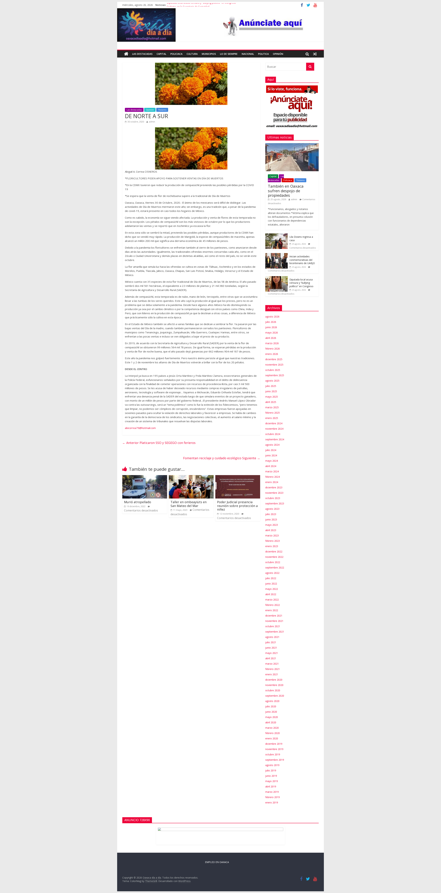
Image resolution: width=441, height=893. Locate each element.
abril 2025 (270, 402)
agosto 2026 (272, 316)
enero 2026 (271, 354)
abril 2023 (270, 530)
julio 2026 (270, 322)
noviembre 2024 (274, 428)
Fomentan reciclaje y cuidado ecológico (221, 458)
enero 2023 (271, 546)
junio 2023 (271, 519)
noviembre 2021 (274, 621)
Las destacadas (142, 53)
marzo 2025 (272, 407)
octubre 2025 (272, 370)
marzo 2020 (272, 727)
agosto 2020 (272, 701)
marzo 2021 (272, 663)
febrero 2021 (272, 669)
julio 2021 (270, 642)
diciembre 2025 (273, 359)
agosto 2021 (272, 637)
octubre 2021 (272, 626)
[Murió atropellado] (144, 477)
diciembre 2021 (273, 615)
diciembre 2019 (273, 743)
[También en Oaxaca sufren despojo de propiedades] (292, 145)
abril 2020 (270, 722)
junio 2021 (271, 647)
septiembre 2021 (274, 631)
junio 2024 (271, 455)
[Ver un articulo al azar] (315, 54)
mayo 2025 (271, 396)
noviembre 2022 (274, 556)
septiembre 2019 (274, 759)
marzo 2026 (272, 343)
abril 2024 (270, 466)
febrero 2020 (272, 733)
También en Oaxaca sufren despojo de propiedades (286, 190)
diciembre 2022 (273, 551)
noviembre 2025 (274, 364)
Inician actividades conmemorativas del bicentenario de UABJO (302, 260)
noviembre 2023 (274, 492)
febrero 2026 (272, 348)
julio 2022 (270, 578)
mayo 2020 (271, 717)
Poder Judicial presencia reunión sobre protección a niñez (237, 505)
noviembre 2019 (274, 749)
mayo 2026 (271, 332)
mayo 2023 (271, 524)
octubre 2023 (272, 498)
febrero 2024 (272, 476)
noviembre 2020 (274, 685)
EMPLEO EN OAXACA (217, 862)
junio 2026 (271, 327)
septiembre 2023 (274, 503)
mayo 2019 (271, 781)
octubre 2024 (272, 434)
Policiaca (176, 53)
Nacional (248, 53)
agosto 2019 (272, 765)
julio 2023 (270, 514)
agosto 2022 (272, 572)
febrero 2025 (272, 412)
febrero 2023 (272, 540)
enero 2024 (271, 482)
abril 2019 (270, 786)
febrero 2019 (272, 797)
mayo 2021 (271, 653)
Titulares (162, 109)
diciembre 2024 (273, 423)
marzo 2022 (272, 599)
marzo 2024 (272, 471)
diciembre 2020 (273, 679)
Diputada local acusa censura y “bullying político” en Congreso (201, 5)
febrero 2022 (272, 605)
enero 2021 (271, 674)
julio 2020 (270, 706)
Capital (161, 53)
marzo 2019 (272, 791)
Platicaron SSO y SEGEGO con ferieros (159, 443)
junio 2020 (271, 711)
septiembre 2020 (274, 695)
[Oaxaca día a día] (220, 25)
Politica (263, 53)
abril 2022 (270, 594)
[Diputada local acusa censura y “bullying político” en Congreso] (276, 278)
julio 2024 (270, 450)
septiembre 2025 (274, 375)
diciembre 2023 (273, 487)
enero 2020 (271, 738)
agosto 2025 (272, 380)
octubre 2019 (272, 754)
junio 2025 (271, 391)
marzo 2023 (272, 535)
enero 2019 (271, 802)
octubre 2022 (272, 562)
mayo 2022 (271, 589)
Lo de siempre (229, 53)
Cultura (192, 53)
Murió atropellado (137, 502)
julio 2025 (270, 386)
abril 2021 (270, 658)
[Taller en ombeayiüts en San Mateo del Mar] (191, 477)
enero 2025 (271, 418)
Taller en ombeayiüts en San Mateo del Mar (189, 504)
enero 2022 (271, 610)
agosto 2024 (272, 444)
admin (152, 121)
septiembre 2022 (274, 567)
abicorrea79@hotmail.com (140, 428)
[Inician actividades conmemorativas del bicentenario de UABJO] (276, 254)
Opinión (278, 53)
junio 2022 (271, 583)
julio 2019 (270, 770)
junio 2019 (271, 775)
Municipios (209, 53)
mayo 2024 (271, 460)
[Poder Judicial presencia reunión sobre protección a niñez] (237, 477)
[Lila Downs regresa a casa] (276, 235)
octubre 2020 (272, 690)
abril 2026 (270, 338)
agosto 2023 (272, 508)
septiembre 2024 (274, 439)
